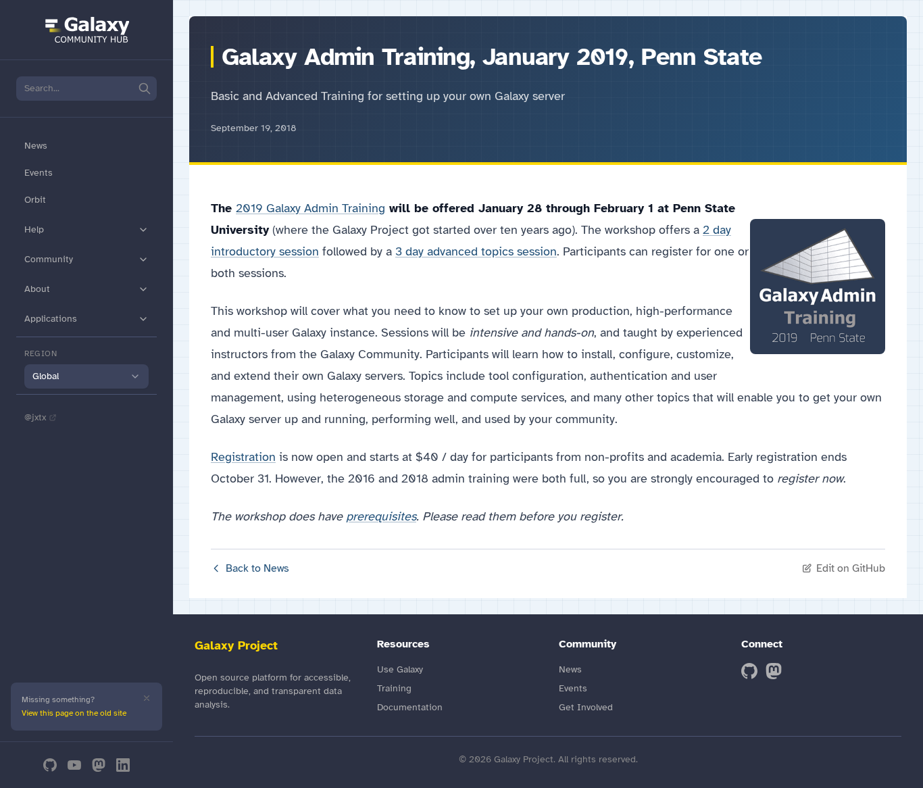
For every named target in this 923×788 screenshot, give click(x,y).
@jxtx (35, 417)
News (35, 145)
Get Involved (586, 707)
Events (38, 172)
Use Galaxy (400, 669)
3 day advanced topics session (476, 251)
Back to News (257, 568)
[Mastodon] (98, 765)
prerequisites (381, 516)
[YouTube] (74, 765)
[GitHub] (50, 765)
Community (48, 259)
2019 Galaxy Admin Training (310, 208)
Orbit (35, 199)
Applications (50, 318)
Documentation (410, 707)
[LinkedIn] (123, 765)
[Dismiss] (146, 698)
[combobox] (86, 376)
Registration (243, 456)
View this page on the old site (74, 713)
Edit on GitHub (850, 568)
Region (40, 353)
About (37, 289)
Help (34, 229)
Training (394, 688)
